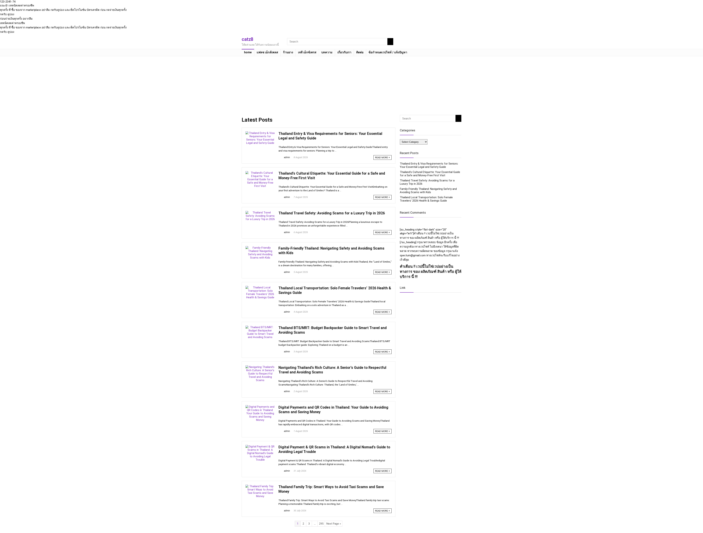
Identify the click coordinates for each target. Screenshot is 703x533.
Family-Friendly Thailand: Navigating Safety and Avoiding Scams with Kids (428, 190)
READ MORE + (382, 157)
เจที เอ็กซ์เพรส (307, 52)
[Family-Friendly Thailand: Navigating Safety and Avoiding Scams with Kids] (260, 247)
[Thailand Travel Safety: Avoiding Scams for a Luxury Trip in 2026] (260, 212)
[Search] (390, 41)
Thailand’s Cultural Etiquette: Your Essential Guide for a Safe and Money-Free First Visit (430, 173)
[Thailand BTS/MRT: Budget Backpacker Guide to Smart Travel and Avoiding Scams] (260, 327)
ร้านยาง (288, 52)
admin (286, 157)
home (248, 52)
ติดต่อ (360, 52)
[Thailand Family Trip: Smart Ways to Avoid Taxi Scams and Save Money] (260, 486)
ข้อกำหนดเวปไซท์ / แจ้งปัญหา (388, 52)
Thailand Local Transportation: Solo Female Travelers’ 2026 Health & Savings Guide (426, 199)
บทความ (326, 52)
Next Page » (333, 523)
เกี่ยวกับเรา (344, 52)
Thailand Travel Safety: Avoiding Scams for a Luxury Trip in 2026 (331, 213)
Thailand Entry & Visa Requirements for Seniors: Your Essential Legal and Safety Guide (429, 165)
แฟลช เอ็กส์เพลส (267, 52)
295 (321, 523)
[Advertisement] (351, 83)
